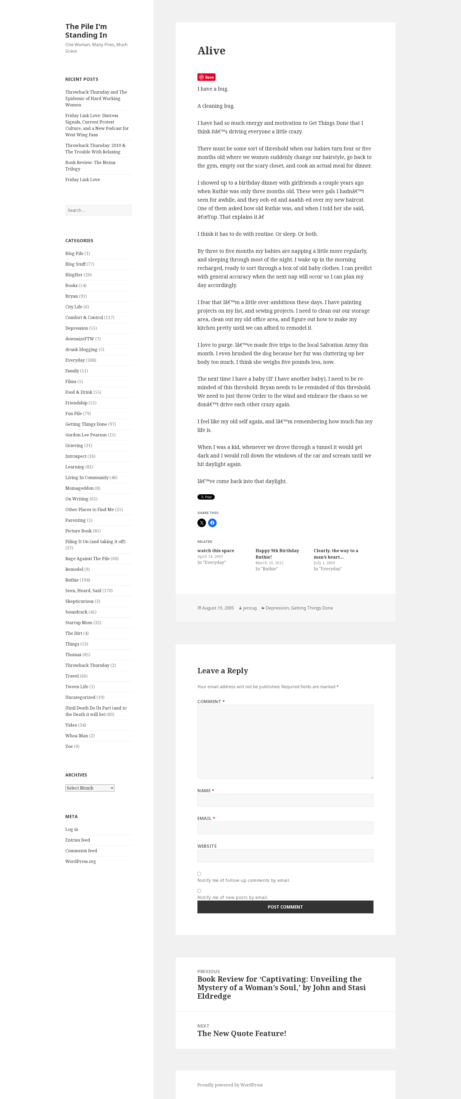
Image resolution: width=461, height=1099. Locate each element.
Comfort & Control (84, 317)
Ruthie (72, 580)
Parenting (75, 520)
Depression (76, 328)
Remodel (74, 569)
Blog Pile (74, 253)
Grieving (74, 445)
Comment (211, 701)
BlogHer (74, 275)
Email (206, 818)
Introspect (75, 456)
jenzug (250, 608)
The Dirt (73, 633)
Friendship (76, 403)
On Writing (77, 499)
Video (71, 725)
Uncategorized (80, 697)
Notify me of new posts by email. (232, 897)
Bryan (71, 296)
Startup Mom (78, 623)
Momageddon (79, 488)
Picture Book (78, 531)
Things (72, 644)
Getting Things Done (86, 424)
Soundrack (76, 612)
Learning (74, 467)
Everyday (75, 360)
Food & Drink (78, 392)
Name (205, 791)
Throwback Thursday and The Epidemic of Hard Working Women (96, 98)
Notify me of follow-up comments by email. (243, 880)
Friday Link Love (82, 179)
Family (72, 371)
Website (207, 846)
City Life (73, 307)
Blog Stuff (75, 264)
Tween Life (76, 687)
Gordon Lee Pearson (86, 435)
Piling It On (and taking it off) (95, 541)
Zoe (69, 746)
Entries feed (77, 840)
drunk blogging (81, 349)
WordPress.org (80, 861)
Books (71, 285)
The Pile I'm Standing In (86, 30)
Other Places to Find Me (89, 509)
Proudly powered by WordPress (230, 1085)
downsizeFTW (79, 339)
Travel (72, 676)
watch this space (215, 551)
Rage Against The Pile (87, 559)
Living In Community (87, 477)
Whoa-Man (76, 736)
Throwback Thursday (87, 665)
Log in (71, 829)
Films (70, 381)
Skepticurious (79, 601)
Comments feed (81, 851)
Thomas (73, 655)
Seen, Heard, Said (83, 591)
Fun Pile (73, 413)
